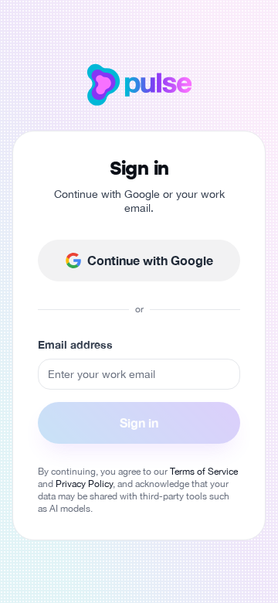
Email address (75, 344)
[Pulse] (139, 84)
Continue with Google (150, 260)
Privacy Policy (84, 484)
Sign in (139, 422)
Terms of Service (204, 471)
